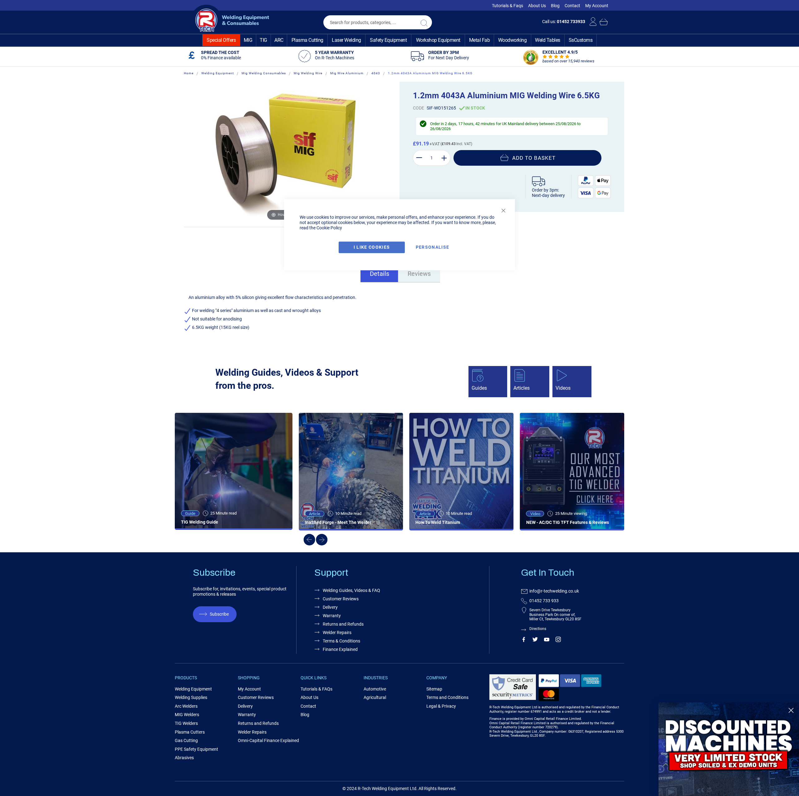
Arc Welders (186, 706)
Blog (555, 5)
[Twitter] (535, 640)
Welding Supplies (191, 697)
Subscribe (219, 614)
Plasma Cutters (190, 732)
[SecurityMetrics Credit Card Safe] (512, 699)
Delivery (330, 607)
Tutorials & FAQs (316, 688)
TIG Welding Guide (199, 522)
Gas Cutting (186, 740)
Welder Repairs (337, 632)
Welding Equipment (217, 73)
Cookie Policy (329, 227)
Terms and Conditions (447, 697)
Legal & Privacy (441, 706)
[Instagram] (558, 640)
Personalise (432, 247)
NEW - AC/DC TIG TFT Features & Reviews (567, 522)
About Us (537, 5)
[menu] (399, 40)
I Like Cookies (372, 247)
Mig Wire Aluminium (347, 73)
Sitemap (434, 688)
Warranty (332, 615)
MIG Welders (187, 714)
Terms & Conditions (341, 640)
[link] (729, 749)
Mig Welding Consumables (264, 73)
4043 (375, 73)
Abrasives (184, 757)
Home (189, 73)
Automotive (375, 688)
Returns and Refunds (343, 624)
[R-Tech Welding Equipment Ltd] (230, 20)
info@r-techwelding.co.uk (554, 590)
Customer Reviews (341, 598)
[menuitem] (221, 40)
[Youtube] (546, 640)
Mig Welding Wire (308, 73)
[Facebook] (523, 640)
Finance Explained (340, 649)
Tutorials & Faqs (507, 5)
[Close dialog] (791, 710)
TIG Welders (186, 723)
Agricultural (375, 697)
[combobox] (377, 22)
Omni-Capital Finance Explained (268, 740)
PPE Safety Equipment (196, 749)
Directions (537, 629)
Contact (572, 5)
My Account (596, 5)
